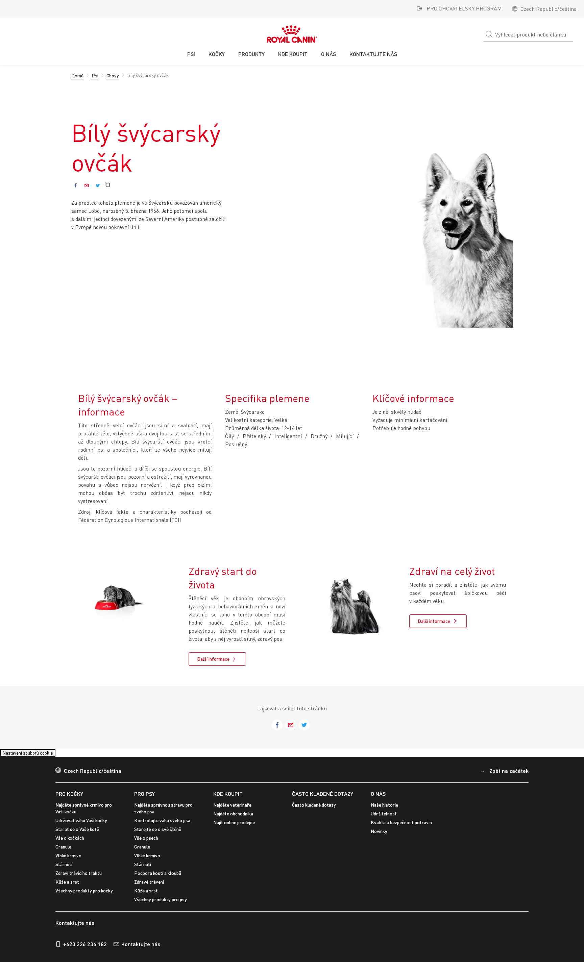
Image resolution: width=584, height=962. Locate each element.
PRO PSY (144, 797)
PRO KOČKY (69, 797)
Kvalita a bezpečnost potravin (401, 826)
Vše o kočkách (69, 842)
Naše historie (384, 809)
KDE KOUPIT (228, 797)
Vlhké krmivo (68, 859)
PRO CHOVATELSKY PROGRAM (464, 8)
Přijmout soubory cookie (465, 905)
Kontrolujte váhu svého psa (162, 824)
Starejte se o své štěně (157, 833)
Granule (63, 851)
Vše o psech (146, 842)
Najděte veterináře (232, 809)
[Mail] (86, 185)
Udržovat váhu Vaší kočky (81, 824)
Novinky (379, 835)
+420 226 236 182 (85, 948)
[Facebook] (75, 185)
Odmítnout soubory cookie (530, 905)
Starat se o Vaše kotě (77, 833)
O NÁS (378, 797)
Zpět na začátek (509, 774)
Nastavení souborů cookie (34, 754)
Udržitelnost (384, 817)
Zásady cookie (46, 914)
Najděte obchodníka (233, 817)
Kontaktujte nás (140, 948)
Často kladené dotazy (322, 797)
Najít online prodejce (234, 826)
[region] (292, 906)
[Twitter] (98, 185)
